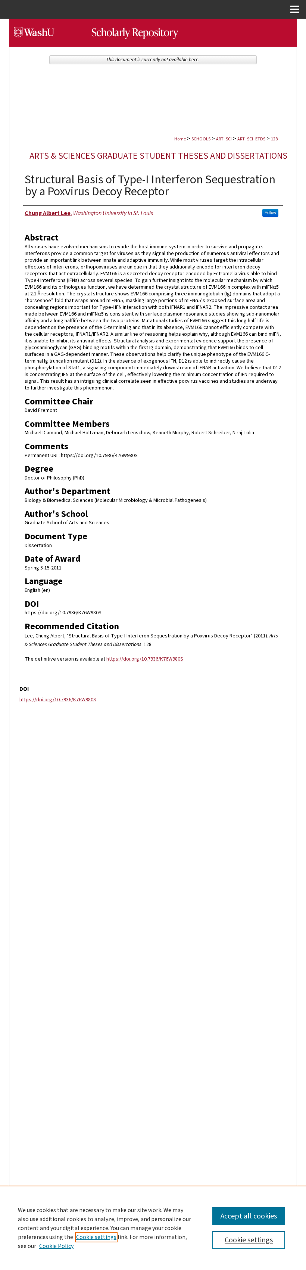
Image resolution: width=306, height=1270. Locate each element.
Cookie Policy (56, 1246)
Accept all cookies (249, 1216)
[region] (153, 1228)
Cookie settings (96, 1237)
